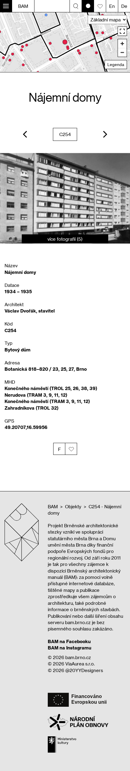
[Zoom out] (122, 52)
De (124, 6)
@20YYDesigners (84, 670)
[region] (65, 42)
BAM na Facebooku (69, 641)
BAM (23, 6)
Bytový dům (18, 349)
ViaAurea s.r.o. (80, 663)
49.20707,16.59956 (26, 427)
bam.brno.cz (78, 657)
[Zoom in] (122, 43)
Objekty (73, 506)
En (112, 6)
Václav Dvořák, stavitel (30, 310)
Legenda (115, 64)
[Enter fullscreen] (122, 31)
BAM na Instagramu (69, 647)
